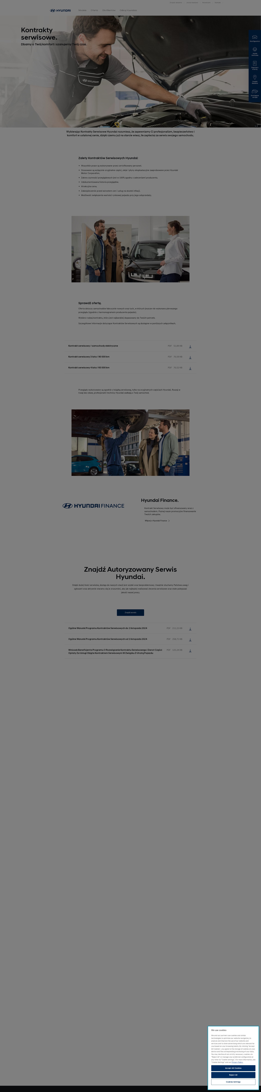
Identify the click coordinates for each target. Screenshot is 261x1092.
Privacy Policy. (237, 1062)
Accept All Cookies (233, 1068)
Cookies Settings (233, 1082)
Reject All (233, 1075)
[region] (233, 1058)
